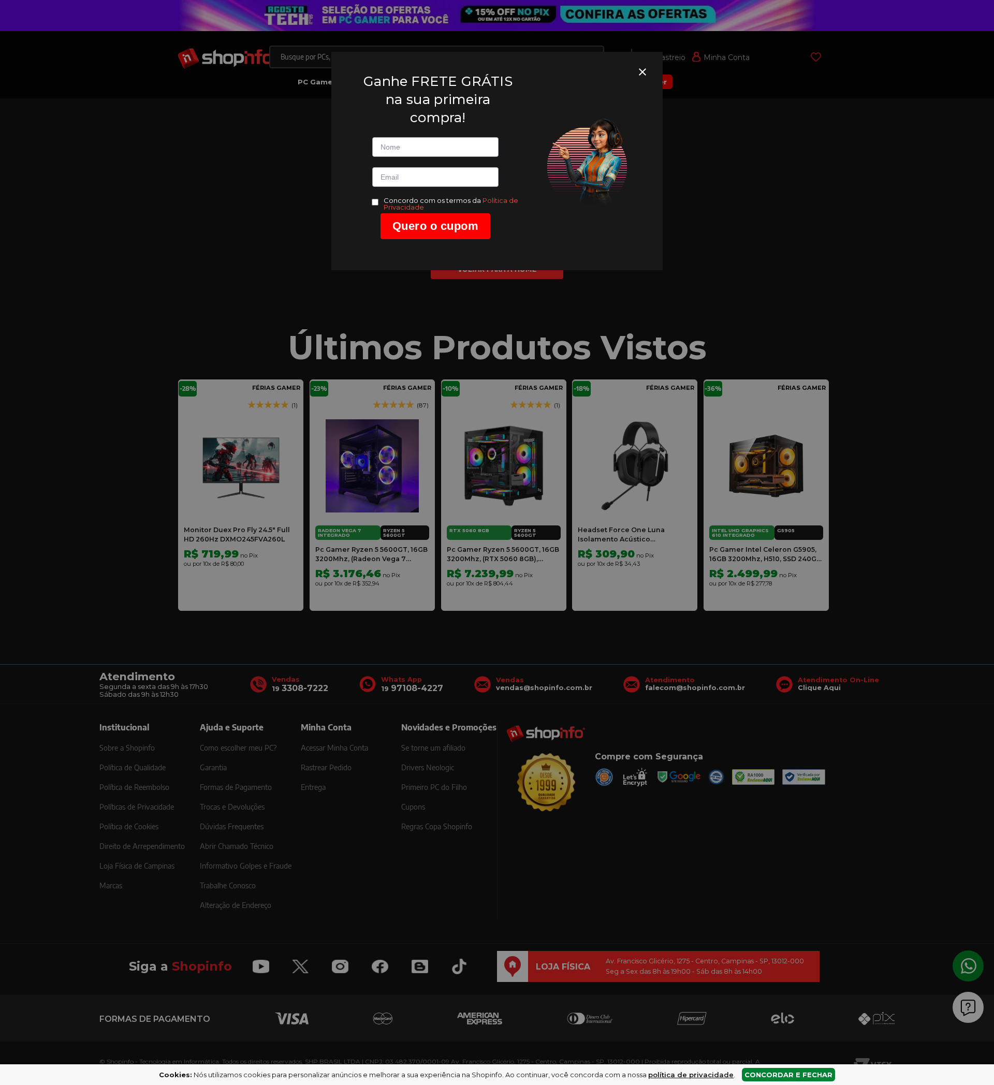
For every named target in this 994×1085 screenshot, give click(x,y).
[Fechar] (642, 72)
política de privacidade (691, 1075)
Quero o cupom (435, 225)
